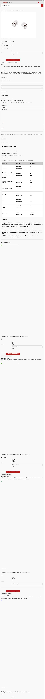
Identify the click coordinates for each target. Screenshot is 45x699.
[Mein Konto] (40, 2)
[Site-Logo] (7, 2)
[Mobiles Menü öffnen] (1, 2)
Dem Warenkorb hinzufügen (13, 353)
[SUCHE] (42, 5)
